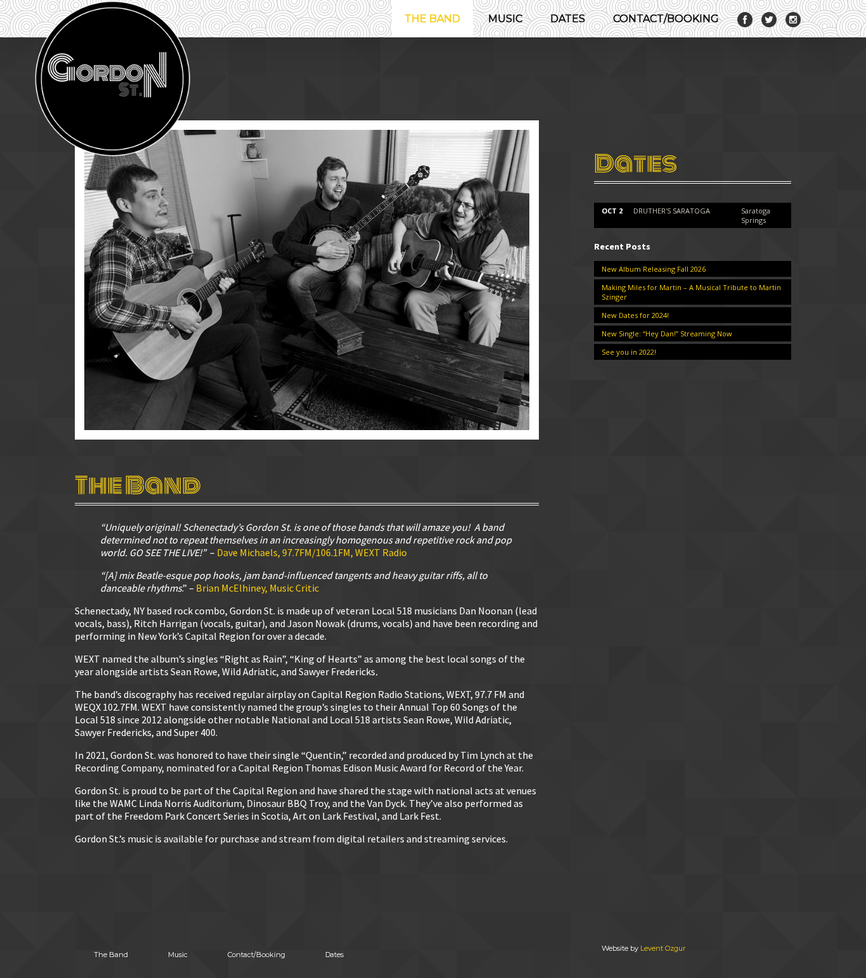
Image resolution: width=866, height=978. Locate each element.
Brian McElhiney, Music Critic (257, 587)
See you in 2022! (629, 352)
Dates (567, 19)
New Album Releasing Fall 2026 (654, 269)
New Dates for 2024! (635, 315)
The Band (432, 19)
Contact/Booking (666, 19)
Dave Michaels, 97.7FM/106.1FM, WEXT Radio (312, 552)
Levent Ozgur (662, 948)
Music (505, 19)
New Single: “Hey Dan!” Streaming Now (667, 333)
